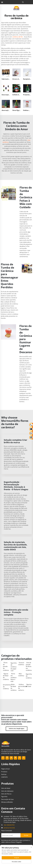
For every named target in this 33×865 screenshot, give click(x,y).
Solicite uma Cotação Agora (16, 728)
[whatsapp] (23, 758)
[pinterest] (3, 758)
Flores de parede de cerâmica (6, 666)
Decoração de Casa (7, 799)
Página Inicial (5, 769)
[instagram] (7, 758)
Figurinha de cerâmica (29, 676)
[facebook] (19, 758)
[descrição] (5, 744)
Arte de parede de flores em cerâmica (29, 666)
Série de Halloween (7, 791)
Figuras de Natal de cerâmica (6, 676)
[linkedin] (15, 758)
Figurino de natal (29, 685)
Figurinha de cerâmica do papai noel (13, 667)
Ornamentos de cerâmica (6, 687)
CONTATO (4, 777)
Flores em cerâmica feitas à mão (13, 677)
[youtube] (11, 758)
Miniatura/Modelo (7, 802)
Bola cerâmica (21, 675)
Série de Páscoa (6, 794)
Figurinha (4, 796)
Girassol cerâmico (21, 663)
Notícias (3, 774)
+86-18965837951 (9, 825)
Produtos (4, 772)
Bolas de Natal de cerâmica (13, 687)
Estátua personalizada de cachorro (21, 687)
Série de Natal (5, 788)
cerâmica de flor (17, 37)
